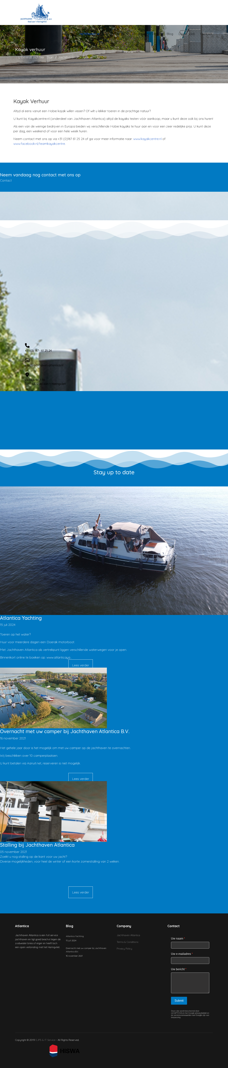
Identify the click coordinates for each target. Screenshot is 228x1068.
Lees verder (80, 665)
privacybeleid (200, 1013)
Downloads (186, 34)
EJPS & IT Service (46, 1040)
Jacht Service (115, 34)
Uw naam (178, 938)
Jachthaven (87, 34)
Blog (170, 34)
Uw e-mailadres (182, 953)
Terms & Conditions (127, 942)
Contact (206, 34)
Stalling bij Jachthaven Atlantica (37, 845)
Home (68, 34)
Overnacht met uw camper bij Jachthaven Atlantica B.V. (64, 731)
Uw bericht (178, 969)
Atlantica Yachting (21, 618)
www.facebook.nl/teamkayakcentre (39, 144)
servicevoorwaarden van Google (188, 1015)
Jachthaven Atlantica (128, 935)
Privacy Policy (124, 948)
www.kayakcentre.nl (147, 139)
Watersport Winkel (147, 34)
